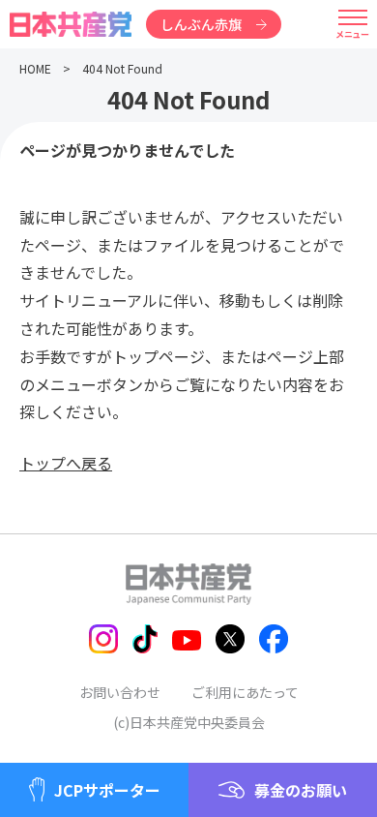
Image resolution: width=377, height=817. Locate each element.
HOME (35, 68)
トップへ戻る (65, 462)
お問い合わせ (119, 692)
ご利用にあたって (245, 692)
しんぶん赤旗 (201, 24)
